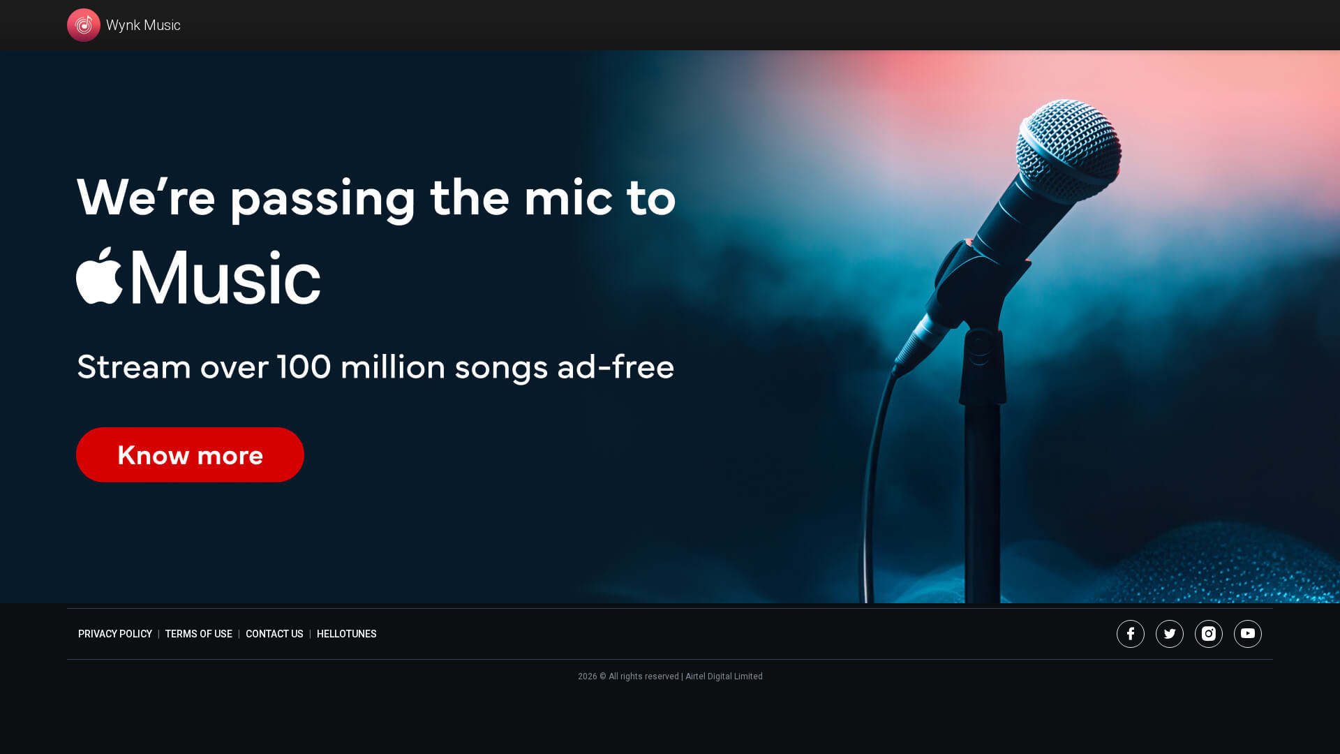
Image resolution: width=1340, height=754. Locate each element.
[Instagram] (1209, 634)
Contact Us (275, 634)
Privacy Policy (115, 634)
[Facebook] (1131, 634)
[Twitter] (1170, 634)
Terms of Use (198, 634)
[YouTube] (1248, 634)
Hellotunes (347, 634)
